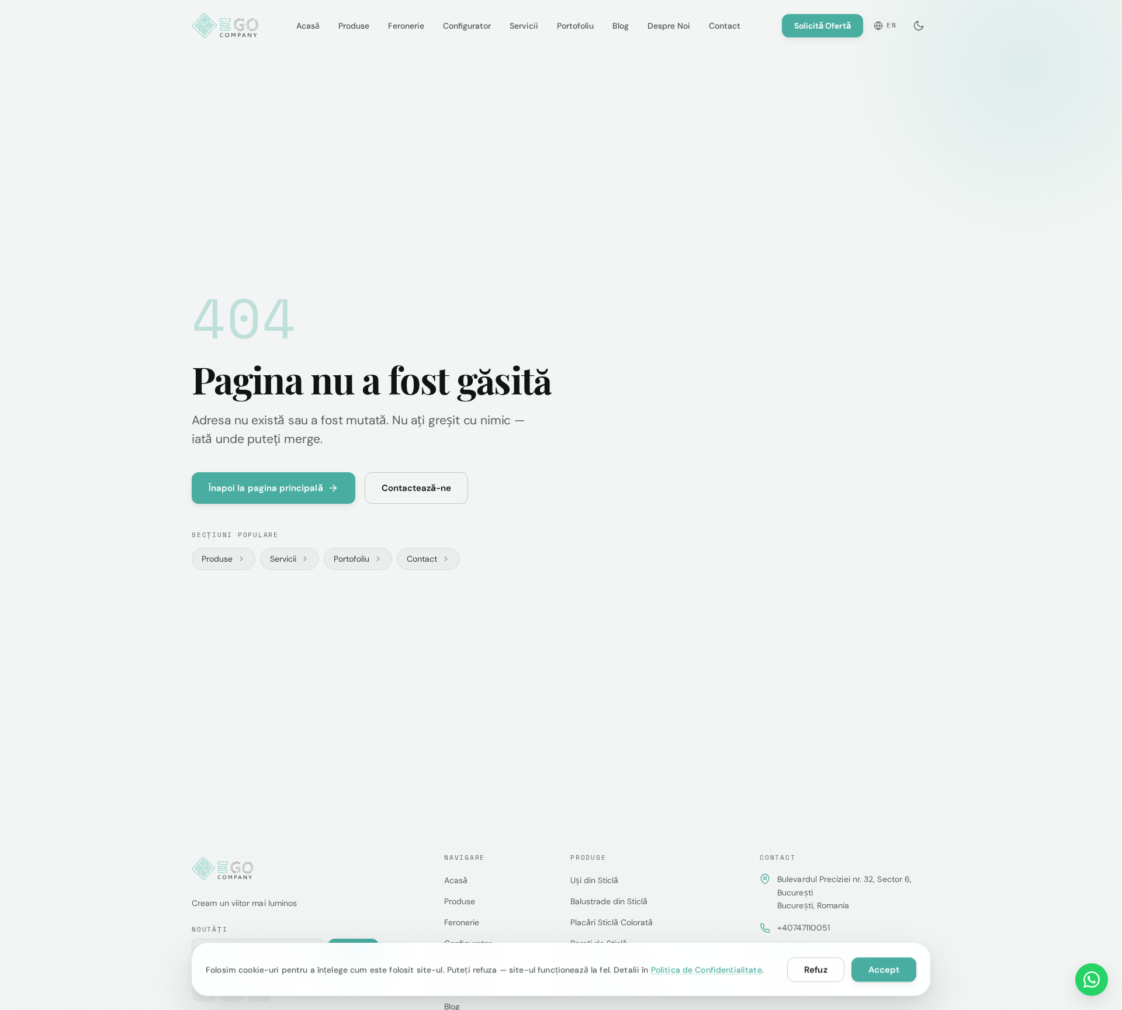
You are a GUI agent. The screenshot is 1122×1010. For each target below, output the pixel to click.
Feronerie (406, 25)
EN (891, 25)
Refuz (815, 970)
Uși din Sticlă (594, 880)
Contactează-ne (417, 488)
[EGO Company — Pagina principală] (226, 26)
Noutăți (209, 929)
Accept (883, 970)
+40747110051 (803, 927)
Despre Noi (668, 25)
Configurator (467, 25)
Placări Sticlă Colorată (611, 922)
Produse (353, 25)
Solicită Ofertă (822, 25)
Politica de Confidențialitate (706, 969)
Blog (620, 25)
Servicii (524, 25)
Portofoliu (575, 25)
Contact (724, 25)
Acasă (308, 25)
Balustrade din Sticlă (608, 901)
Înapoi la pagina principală (266, 488)
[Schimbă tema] (918, 25)
